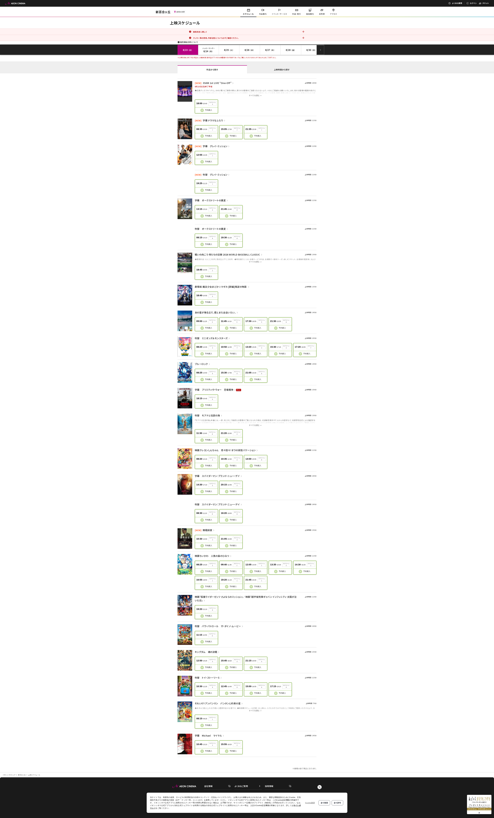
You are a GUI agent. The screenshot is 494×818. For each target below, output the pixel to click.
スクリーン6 (212, 209)
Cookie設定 (310, 803)
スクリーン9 (237, 209)
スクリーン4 (212, 295)
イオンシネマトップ (9, 775)
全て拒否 (324, 803)
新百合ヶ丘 (22, 775)
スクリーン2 (212, 269)
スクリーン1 (237, 564)
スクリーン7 (212, 129)
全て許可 (337, 803)
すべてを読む (254, 95)
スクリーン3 (212, 103)
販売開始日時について (189, 42)
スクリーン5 (212, 321)
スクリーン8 (286, 321)
